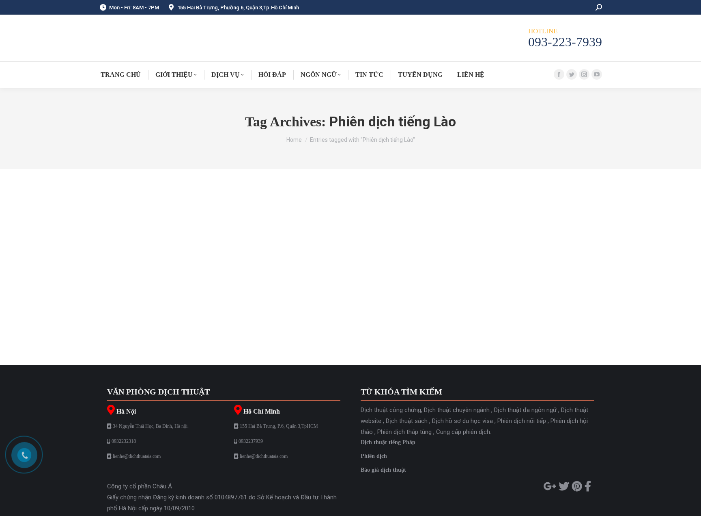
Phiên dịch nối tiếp (521, 421)
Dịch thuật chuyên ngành (457, 410)
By (178, 227)
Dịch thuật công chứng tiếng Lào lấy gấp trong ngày (207, 281)
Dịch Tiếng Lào (134, 227)
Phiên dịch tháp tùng (404, 432)
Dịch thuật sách (407, 421)
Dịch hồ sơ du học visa (462, 421)
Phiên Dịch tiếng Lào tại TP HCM (176, 211)
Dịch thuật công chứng (391, 410)
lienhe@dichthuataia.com (137, 456)
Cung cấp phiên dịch (463, 432)
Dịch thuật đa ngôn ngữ (525, 410)
